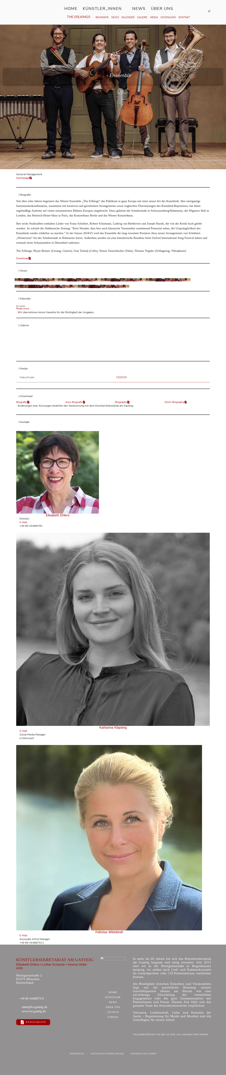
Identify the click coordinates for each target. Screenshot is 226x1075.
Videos (112, 1017)
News (139, 8)
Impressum (77, 1053)
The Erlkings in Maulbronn (123, 279)
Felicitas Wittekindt (109, 932)
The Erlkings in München (79, 279)
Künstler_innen (102, 8)
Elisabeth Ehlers (57, 515)
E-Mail (23, 522)
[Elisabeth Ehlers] (57, 472)
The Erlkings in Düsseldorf (168, 279)
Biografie (102, 17)
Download (168, 17)
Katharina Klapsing (113, 727)
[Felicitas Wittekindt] (109, 837)
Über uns (162, 8)
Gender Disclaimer (144, 1053)
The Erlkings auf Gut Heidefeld (103, 286)
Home (70, 8)
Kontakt (184, 17)
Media (154, 17)
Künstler (113, 997)
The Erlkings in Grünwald (36, 279)
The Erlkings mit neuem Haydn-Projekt (46, 286)
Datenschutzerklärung (107, 1053)
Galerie (142, 17)
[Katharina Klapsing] (113, 629)
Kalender (128, 17)
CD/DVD (113, 1012)
